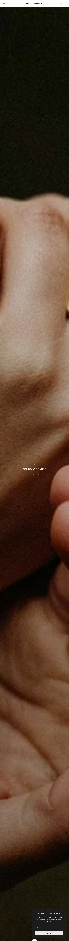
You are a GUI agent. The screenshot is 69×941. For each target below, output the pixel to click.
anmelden (49, 933)
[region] (34, 470)
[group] (34, 470)
